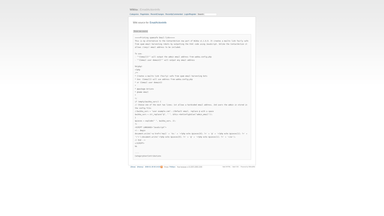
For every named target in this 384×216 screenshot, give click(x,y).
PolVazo (172, 167)
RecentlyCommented (174, 14)
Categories (134, 14)
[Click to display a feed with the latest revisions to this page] (161, 167)
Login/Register (190, 14)
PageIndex (144, 14)
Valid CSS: (235, 167)
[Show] (132, 167)
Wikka (134, 9)
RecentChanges (157, 14)
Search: (201, 14)
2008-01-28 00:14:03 (152, 167)
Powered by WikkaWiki (248, 167)
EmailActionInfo (150, 9)
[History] (140, 167)
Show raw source (141, 31)
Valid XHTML (226, 167)
